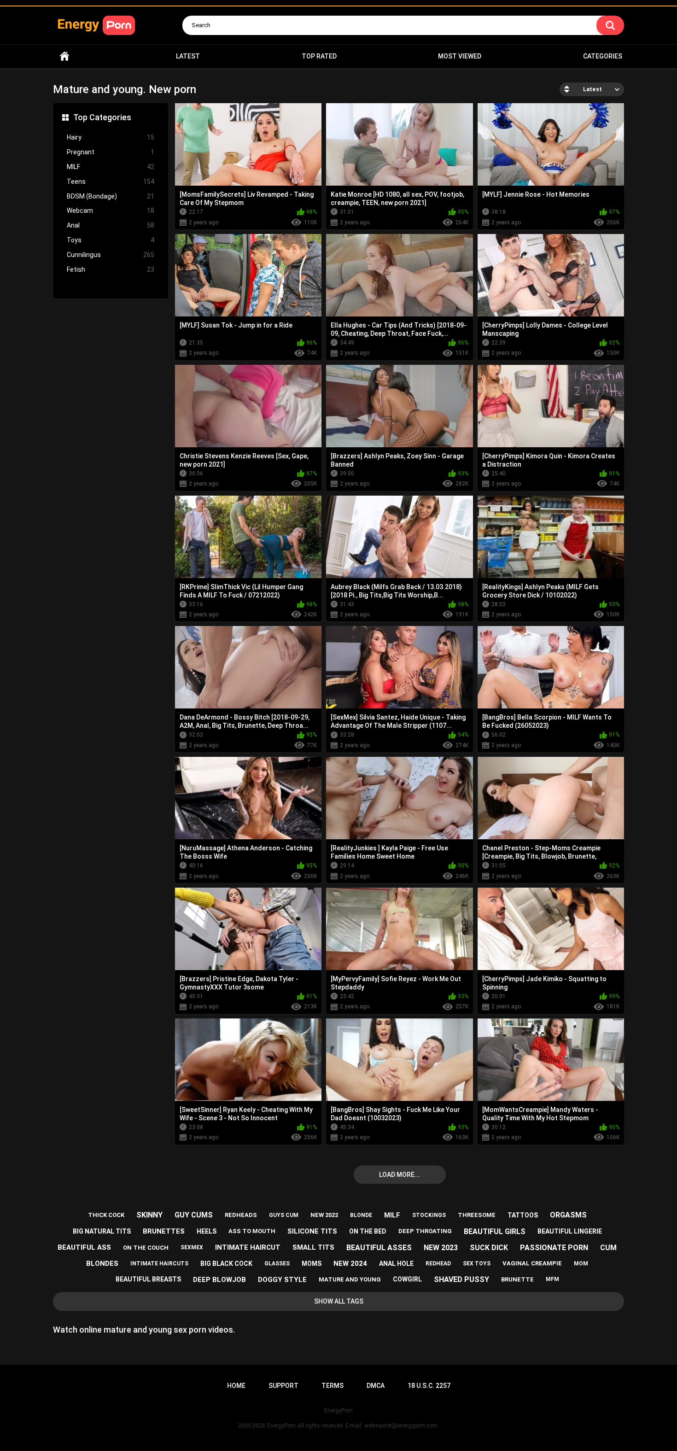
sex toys (476, 1263)
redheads (241, 1214)
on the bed (367, 1231)
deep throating (425, 1231)
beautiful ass (84, 1247)
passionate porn (554, 1247)
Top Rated (319, 56)
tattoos (523, 1215)
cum (608, 1247)
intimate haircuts (159, 1263)
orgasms (568, 1215)
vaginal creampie (532, 1263)
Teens (110, 181)
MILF (110, 166)
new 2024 (350, 1263)
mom (581, 1263)
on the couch (146, 1247)
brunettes (164, 1231)
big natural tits (102, 1231)
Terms (332, 1385)
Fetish (110, 269)
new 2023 (441, 1247)
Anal (110, 225)
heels (206, 1231)
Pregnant (110, 152)
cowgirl (407, 1279)
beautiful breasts (148, 1279)
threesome (477, 1214)
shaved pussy (461, 1279)
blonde (361, 1215)
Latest (188, 56)
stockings (429, 1215)
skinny (149, 1215)
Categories (602, 56)
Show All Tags (338, 1301)
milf (392, 1215)
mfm (552, 1279)
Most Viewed (459, 56)
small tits (313, 1247)
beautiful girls (494, 1231)
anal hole (396, 1263)
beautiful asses (379, 1247)
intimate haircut (247, 1247)
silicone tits (312, 1231)
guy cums (194, 1215)
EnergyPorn (281, 1425)
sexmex (192, 1247)
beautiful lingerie (569, 1231)
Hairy (110, 137)
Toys (110, 240)
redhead (438, 1263)
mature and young (350, 1279)
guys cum (283, 1215)
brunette (517, 1279)
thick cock (106, 1214)
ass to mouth (251, 1231)
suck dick (489, 1247)
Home (64, 56)
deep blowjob (219, 1279)
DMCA (376, 1385)
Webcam (110, 210)
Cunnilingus (110, 254)
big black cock (226, 1263)
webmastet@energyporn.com (401, 1425)
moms (311, 1263)
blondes (102, 1263)
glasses (277, 1263)
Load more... (399, 1174)
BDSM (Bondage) (110, 196)
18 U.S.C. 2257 (429, 1385)
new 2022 (324, 1214)
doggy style (282, 1279)
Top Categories (102, 117)
